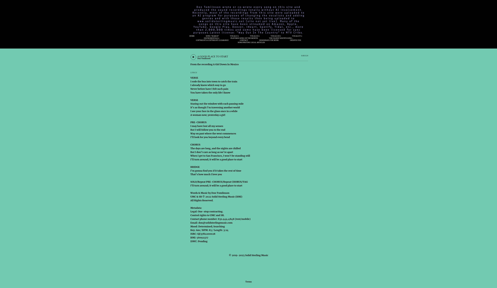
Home (192, 36)
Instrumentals (211, 38)
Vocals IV (296, 36)
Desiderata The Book (269, 40)
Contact (244, 40)
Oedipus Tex (295, 40)
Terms (248, 282)
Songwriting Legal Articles (251, 42)
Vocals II (254, 36)
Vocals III (275, 36)
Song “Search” (212, 36)
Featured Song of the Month (244, 38)
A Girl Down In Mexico (226, 64)
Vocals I (234, 36)
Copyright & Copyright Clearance (212, 40)
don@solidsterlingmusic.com (215, 222)
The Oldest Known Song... (281, 38)
